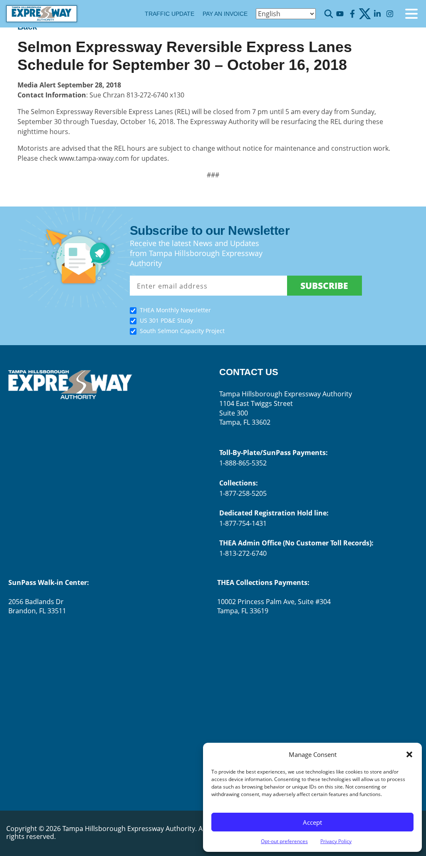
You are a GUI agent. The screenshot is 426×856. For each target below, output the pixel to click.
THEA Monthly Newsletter (175, 310)
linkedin (377, 14)
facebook (352, 14)
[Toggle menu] (411, 14)
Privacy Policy (336, 841)
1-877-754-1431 (243, 523)
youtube (339, 14)
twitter (364, 14)
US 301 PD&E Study (166, 320)
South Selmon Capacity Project (182, 331)
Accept (312, 822)
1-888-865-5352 (243, 463)
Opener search (328, 13)
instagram (389, 14)
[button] (409, 754)
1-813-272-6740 (243, 553)
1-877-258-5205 (243, 493)
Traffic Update (169, 13)
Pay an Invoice (225, 13)
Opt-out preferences (284, 841)
